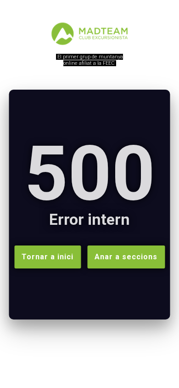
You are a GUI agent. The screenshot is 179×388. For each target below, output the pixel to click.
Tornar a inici (47, 256)
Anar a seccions (126, 256)
